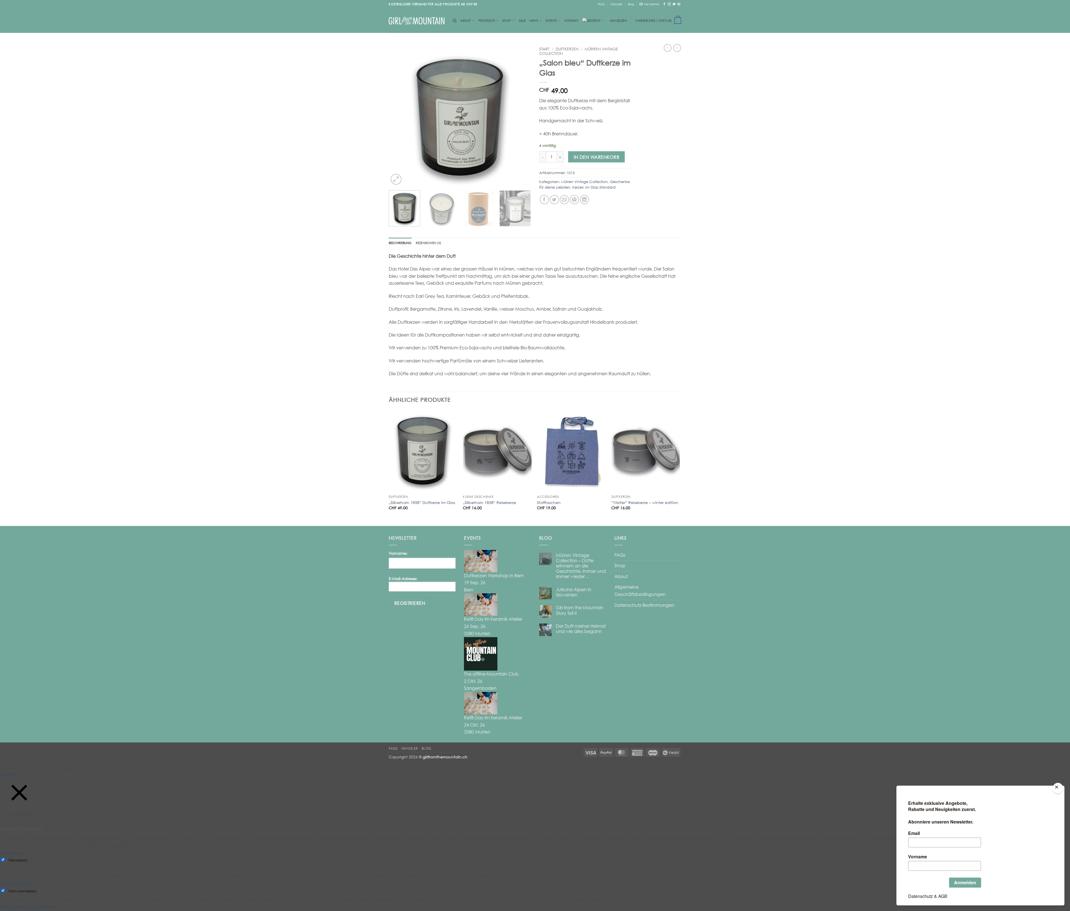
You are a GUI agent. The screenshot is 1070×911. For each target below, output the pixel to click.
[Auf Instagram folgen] (669, 4)
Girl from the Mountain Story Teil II (580, 610)
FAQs (601, 4)
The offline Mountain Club (491, 674)
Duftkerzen (567, 49)
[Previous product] (677, 48)
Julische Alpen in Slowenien (573, 592)
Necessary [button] (11, 853)
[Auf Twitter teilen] (554, 199)
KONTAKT (572, 20)
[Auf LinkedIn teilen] (584, 199)
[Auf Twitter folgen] (674, 4)
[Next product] (668, 48)
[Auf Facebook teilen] (544, 199)
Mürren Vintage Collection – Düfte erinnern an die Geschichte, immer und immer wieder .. (581, 566)
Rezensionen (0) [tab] (428, 243)
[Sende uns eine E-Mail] (678, 4)
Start (544, 49)
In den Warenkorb (596, 157)
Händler (616, 4)
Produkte (486, 20)
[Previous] (398, 115)
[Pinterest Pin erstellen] (574, 199)
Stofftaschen (549, 502)
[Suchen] (454, 21)
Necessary (18, 860)
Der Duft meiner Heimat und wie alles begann (581, 628)
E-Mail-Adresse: (403, 578)
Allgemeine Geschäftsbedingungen (640, 590)
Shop (506, 20)
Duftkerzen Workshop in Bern (494, 575)
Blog (631, 4)
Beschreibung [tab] (400, 243)
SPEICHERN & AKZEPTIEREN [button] (28, 907)
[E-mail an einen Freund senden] (564, 199)
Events (551, 20)
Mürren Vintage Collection (584, 181)
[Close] (1057, 788)
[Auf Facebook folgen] (664, 4)
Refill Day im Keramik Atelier (493, 619)
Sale (522, 20)
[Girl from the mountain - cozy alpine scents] (416, 20)
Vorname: (398, 553)
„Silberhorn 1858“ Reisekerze (489, 502)
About (465, 20)
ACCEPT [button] (9, 775)
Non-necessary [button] (16, 883)
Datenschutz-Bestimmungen (644, 605)
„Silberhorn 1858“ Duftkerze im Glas (422, 502)
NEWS (533, 20)
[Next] (521, 115)
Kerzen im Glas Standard (594, 187)
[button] (649, 4)
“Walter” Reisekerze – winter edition (644, 502)
